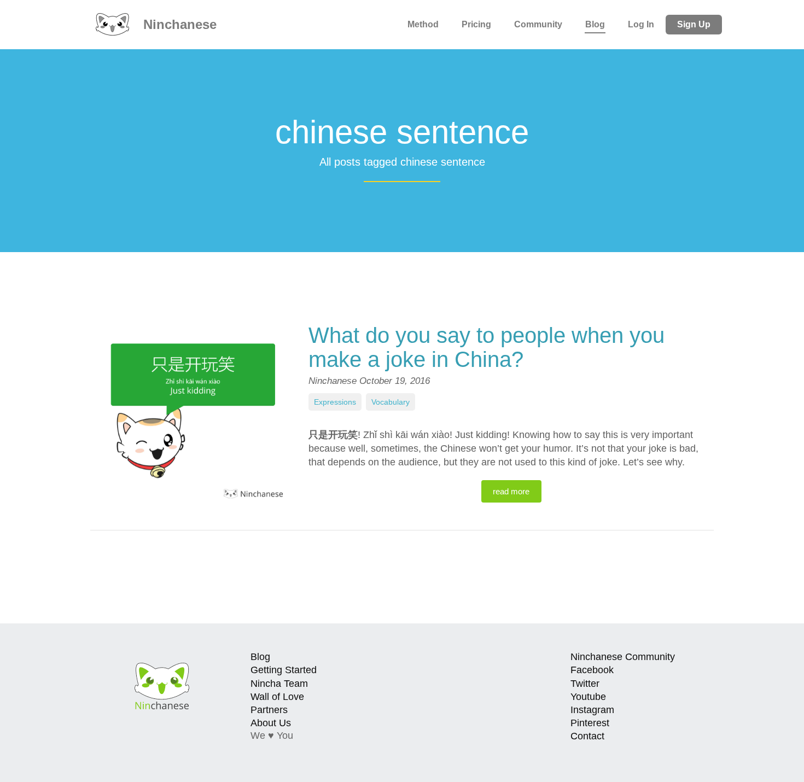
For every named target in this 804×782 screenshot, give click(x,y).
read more (511, 491)
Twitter (584, 683)
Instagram (592, 709)
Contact (587, 736)
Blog (595, 24)
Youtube (588, 696)
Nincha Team (279, 683)
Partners (269, 709)
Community (538, 24)
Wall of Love (277, 696)
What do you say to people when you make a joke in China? (486, 347)
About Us (270, 722)
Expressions (335, 402)
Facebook (592, 669)
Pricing (476, 24)
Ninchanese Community (622, 656)
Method (423, 24)
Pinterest (589, 722)
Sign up (693, 24)
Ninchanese (178, 24)
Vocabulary (390, 402)
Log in (641, 24)
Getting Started (283, 669)
